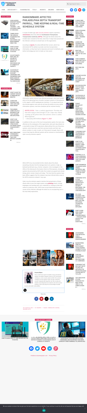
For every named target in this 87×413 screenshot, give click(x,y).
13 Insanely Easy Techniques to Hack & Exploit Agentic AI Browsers (80, 135)
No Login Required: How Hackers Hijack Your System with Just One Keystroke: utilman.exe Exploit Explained (80, 201)
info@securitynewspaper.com (39, 355)
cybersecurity (51, 307)
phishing (50, 183)
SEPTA (29, 309)
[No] (85, 408)
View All (18, 83)
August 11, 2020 (47, 119)
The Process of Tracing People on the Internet (80, 97)
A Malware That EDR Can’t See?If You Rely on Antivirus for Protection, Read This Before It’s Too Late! (80, 269)
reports (32, 45)
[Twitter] (25, 290)
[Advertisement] (43, 66)
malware (25, 309)
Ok (44, 410)
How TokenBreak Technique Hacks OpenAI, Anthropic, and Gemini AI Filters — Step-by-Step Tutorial (80, 169)
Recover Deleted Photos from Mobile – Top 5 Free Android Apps (80, 88)
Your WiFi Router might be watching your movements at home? (80, 78)
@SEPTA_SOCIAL (29, 110)
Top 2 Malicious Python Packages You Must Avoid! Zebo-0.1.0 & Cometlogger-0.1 (80, 282)
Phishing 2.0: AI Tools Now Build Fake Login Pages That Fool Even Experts (80, 158)
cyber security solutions (42, 32)
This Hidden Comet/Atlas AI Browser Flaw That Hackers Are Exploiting (14, 112)
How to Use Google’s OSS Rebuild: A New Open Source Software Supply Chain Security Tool (15, 124)
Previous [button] (21, 258)
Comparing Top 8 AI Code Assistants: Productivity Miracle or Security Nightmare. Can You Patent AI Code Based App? (80, 184)
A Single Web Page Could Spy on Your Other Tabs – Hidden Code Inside (80, 24)
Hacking (57, 307)
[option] (29, 258)
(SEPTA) (40, 37)
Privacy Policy (52, 355)
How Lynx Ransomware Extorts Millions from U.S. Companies (80, 258)
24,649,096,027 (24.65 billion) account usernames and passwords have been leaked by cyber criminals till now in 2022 (72, 340)
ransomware (26, 34)
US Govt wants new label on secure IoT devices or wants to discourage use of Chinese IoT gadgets (43, 340)
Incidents (39, 307)
